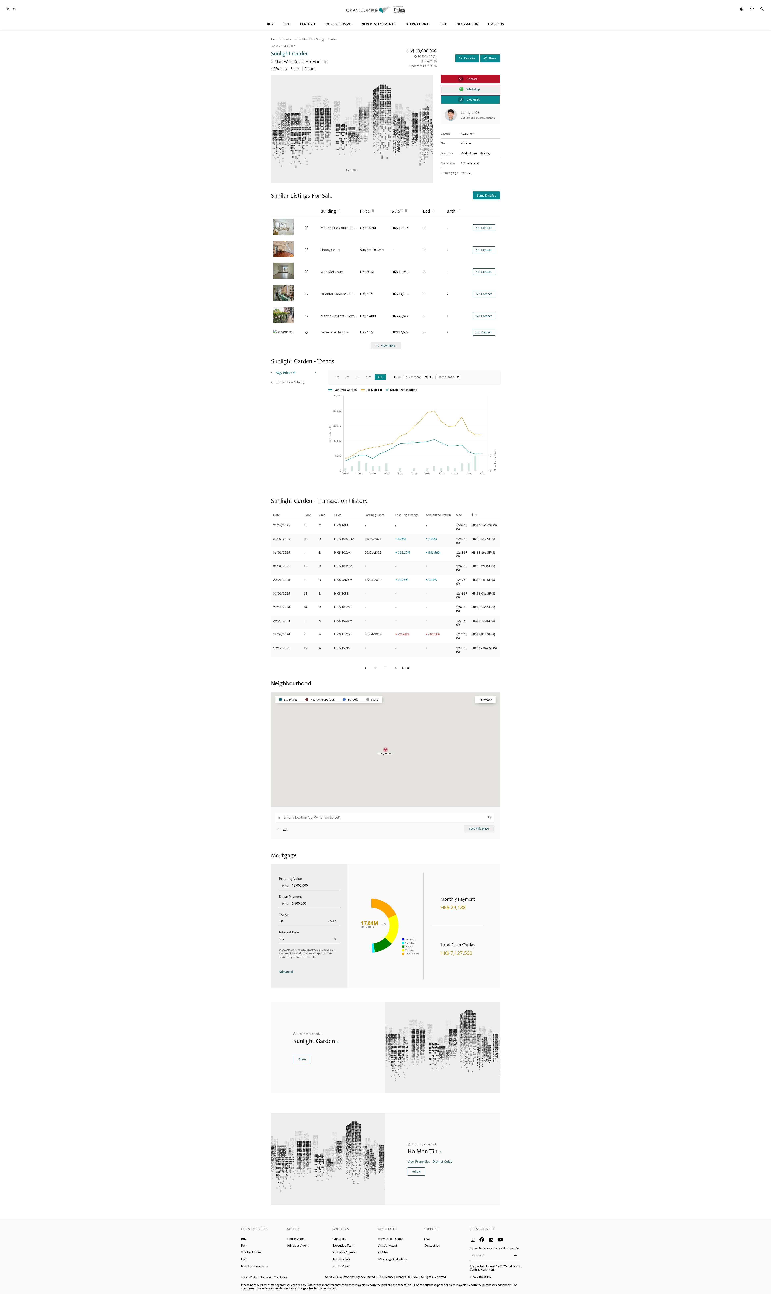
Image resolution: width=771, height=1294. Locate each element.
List (243, 1259)
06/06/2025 (281, 552)
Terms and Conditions (274, 1277)
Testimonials (341, 1259)
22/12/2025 (281, 525)
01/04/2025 (281, 566)
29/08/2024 (281, 620)
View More (388, 345)
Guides (383, 1252)
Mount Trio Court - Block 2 (338, 228)
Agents (293, 1229)
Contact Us (432, 1245)
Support (431, 1229)
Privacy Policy (249, 1277)
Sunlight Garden (326, 39)
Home (275, 39)
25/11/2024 (281, 607)
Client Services (254, 1229)
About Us (340, 1229)
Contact (486, 228)
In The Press (340, 1266)
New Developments (254, 1266)
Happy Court (330, 250)
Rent (244, 1245)
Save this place (479, 828)
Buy (243, 1238)
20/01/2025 (281, 579)
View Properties (419, 1161)
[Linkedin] (491, 1240)
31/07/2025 (281, 539)
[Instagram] (473, 1240)
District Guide (442, 1161)
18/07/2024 (281, 634)
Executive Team (343, 1245)
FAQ (427, 1238)
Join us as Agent (298, 1245)
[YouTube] (500, 1240)
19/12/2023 (281, 648)
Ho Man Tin (305, 39)
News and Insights (390, 1238)
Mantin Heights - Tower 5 (338, 316)
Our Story (339, 1238)
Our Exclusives (251, 1252)
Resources (387, 1229)
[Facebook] (482, 1240)
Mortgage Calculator (393, 1259)
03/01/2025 (281, 593)
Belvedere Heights (334, 332)
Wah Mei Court (332, 272)
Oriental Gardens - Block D (338, 294)
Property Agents (343, 1252)
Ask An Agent (387, 1245)
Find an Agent (296, 1238)
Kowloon (288, 39)
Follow (301, 1059)
